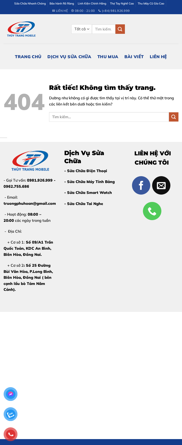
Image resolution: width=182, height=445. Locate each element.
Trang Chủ (28, 56)
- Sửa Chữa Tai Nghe (83, 203)
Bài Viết (134, 56)
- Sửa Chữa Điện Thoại (85, 170)
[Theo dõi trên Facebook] (141, 185)
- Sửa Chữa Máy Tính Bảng (89, 181)
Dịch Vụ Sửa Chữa (69, 56)
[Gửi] (120, 29)
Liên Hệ (158, 56)
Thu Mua (107, 56)
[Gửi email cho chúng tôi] (161, 185)
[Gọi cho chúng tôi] (152, 211)
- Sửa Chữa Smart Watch (88, 192)
